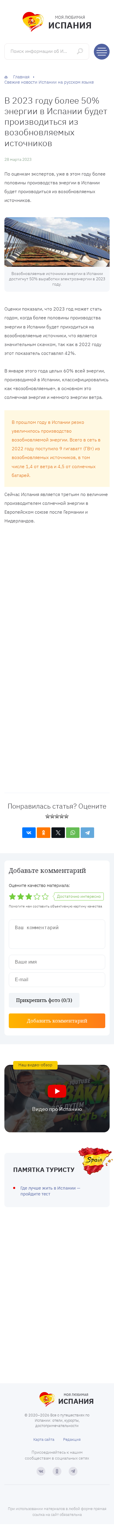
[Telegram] (87, 832)
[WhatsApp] (73, 832)
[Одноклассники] (43, 832)
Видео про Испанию (57, 1109)
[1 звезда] (47, 816)
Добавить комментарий (57, 1020)
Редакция (72, 1439)
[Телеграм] (73, 1471)
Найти (80, 51)
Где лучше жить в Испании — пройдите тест (50, 1191)
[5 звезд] (66, 816)
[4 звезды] (61, 816)
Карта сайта (43, 1439)
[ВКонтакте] (29, 832)
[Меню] (102, 52)
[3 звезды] (57, 816)
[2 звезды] (52, 816)
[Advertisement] (57, 593)
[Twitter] (58, 832)
